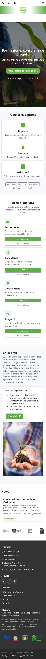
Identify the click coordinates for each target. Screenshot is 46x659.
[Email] (15, 3)
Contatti (33, 78)
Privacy (4, 656)
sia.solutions (27, 656)
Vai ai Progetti (15, 78)
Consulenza (34, 184)
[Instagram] (43, 3)
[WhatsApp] (9, 3)
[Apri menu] (23, 18)
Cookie (13, 656)
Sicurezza (22, 184)
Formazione (11, 184)
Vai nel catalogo (23, 244)
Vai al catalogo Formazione (23, 70)
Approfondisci (23, 239)
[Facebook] (37, 3)
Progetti (29, 188)
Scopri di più (14, 416)
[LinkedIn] (15, 581)
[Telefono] (3, 3)
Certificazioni (18, 188)
